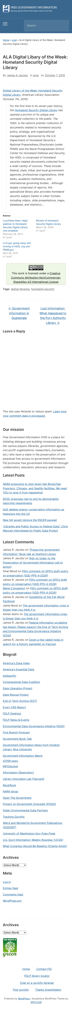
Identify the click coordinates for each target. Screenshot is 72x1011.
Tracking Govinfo (14, 816)
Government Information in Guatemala (19, 313)
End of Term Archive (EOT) (20, 701)
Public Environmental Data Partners (25, 810)
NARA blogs (10, 791)
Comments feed (13, 894)
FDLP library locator (37, 975)
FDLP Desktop (12, 713)
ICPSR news (10, 761)
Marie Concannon (14, 588)
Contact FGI (44, 969)
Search (63, 25)
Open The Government (17, 797)
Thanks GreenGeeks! (48, 989)
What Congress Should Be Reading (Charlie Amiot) (35, 846)
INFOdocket (10, 766)
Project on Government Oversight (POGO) (29, 804)
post (14, 40)
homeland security (42, 289)
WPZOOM (36, 1002)
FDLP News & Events (16, 719)
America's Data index (16, 663)
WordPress (24, 998)
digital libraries (20, 289)
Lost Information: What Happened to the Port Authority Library (53, 316)
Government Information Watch (23, 755)
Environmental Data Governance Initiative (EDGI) (34, 726)
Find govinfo (21, 989)
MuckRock (9, 785)
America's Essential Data (18, 669)
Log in (7, 882)
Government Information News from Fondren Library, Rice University (31, 747)
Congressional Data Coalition (21, 682)
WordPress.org (12, 900)
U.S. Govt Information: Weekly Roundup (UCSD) (33, 840)
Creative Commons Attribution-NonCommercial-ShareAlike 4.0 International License (36, 277)
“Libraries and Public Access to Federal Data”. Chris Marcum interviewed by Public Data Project (35, 528)
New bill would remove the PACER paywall (30, 520)
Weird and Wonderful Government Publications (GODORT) (32, 825)
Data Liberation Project (17, 688)
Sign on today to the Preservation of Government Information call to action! (33, 562)
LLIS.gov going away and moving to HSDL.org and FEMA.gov (17, 246)
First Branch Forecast (16, 732)
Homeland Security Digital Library (36, 110)
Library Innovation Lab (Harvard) (23, 779)
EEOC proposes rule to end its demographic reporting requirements (31, 501)
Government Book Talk (17, 738)
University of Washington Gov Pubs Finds (29, 833)
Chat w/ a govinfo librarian (37, 983)
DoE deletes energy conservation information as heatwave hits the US (33, 511)
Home (6, 40)
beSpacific (9, 675)
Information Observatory (18, 772)
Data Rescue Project (16, 694)
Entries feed (10, 888)
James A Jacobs (17, 75)
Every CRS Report (14, 707)
